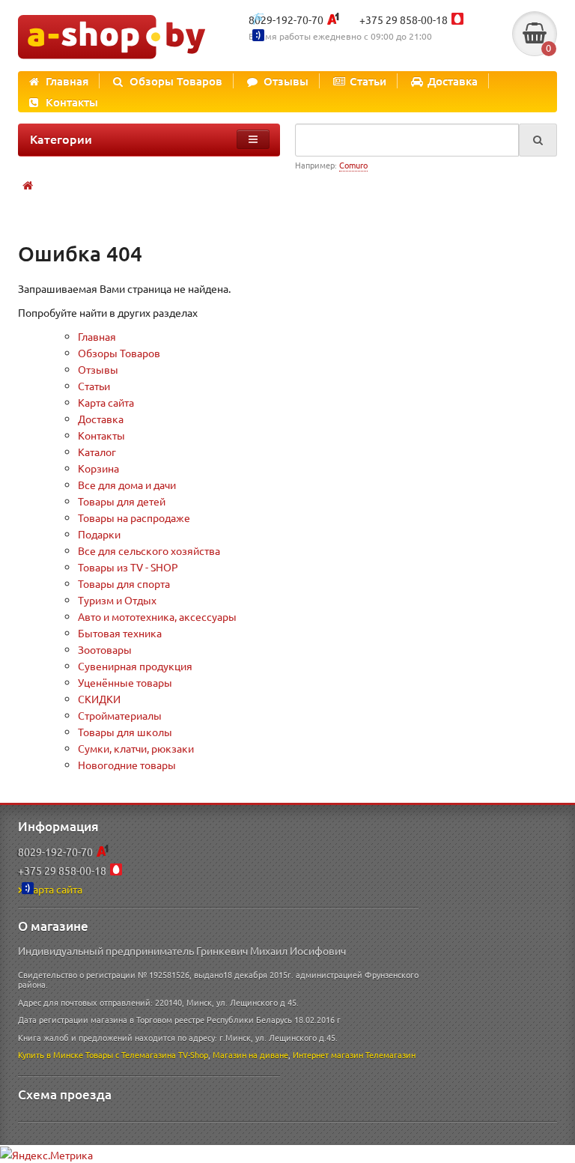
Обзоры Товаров (176, 80)
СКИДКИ (99, 698)
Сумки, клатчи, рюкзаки (136, 748)
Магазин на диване (250, 1054)
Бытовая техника (120, 633)
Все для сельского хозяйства (149, 550)
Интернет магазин (328, 1054)
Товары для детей (121, 501)
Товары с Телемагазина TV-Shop (146, 1054)
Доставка (453, 80)
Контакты (72, 101)
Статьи (368, 80)
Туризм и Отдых (117, 600)
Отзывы (286, 80)
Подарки (99, 534)
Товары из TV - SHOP (128, 567)
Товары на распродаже (134, 517)
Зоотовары (105, 649)
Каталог (97, 451)
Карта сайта (106, 402)
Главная (67, 80)
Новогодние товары (127, 764)
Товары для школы (125, 731)
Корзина (98, 468)
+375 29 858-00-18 (403, 19)
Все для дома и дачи (127, 484)
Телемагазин (390, 1054)
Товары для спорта (124, 583)
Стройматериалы (120, 715)
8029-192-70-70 (286, 19)
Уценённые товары (125, 682)
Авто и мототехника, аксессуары (157, 616)
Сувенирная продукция (135, 665)
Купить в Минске (50, 1054)
